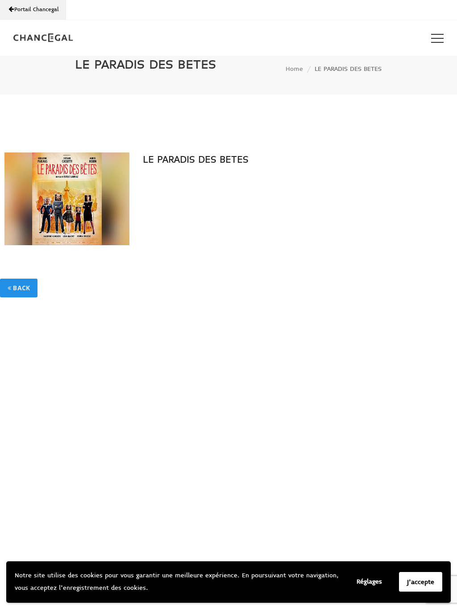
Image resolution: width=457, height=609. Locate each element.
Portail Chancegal (35, 9)
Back (20, 288)
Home (294, 69)
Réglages (369, 581)
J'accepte (420, 582)
